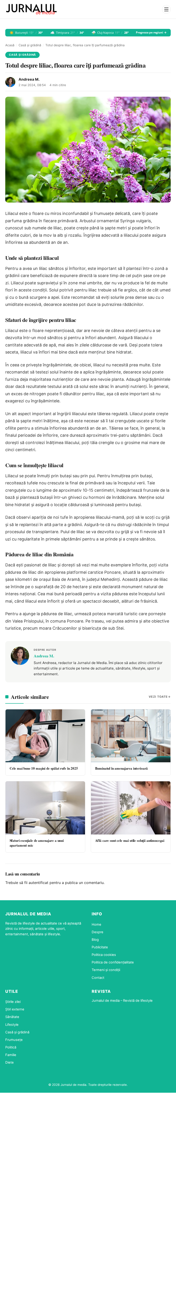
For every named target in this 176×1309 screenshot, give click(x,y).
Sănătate (12, 1017)
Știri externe (14, 1009)
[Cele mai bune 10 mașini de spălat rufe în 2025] (45, 735)
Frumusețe (14, 1040)
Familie (10, 1055)
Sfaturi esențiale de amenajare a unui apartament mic (37, 843)
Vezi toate (158, 696)
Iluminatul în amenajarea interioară (121, 768)
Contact (98, 978)
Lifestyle (12, 1025)
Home (96, 924)
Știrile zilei (13, 1002)
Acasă (9, 45)
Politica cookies (104, 955)
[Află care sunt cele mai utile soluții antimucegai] (130, 807)
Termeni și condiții (106, 970)
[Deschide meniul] (166, 9)
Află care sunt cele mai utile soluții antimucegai (130, 840)
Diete (9, 1062)
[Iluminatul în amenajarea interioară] (130, 735)
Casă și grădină (30, 45)
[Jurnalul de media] (31, 9)
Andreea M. (29, 79)
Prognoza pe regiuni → (151, 32)
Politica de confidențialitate (113, 962)
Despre (97, 932)
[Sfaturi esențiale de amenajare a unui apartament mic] (45, 807)
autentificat (38, 882)
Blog (95, 940)
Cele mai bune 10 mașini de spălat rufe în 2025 (44, 768)
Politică (10, 1047)
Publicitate (100, 947)
